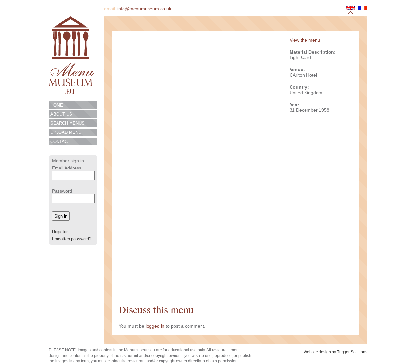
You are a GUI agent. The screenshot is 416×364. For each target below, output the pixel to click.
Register (60, 231)
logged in (155, 326)
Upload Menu (65, 132)
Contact (60, 141)
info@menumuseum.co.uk (144, 8)
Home (56, 105)
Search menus (67, 123)
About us (61, 114)
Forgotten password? (71, 238)
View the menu (305, 40)
